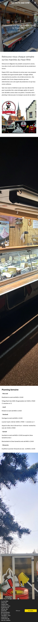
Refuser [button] (18, 610)
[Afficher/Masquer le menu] (35, 2)
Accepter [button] (30, 610)
